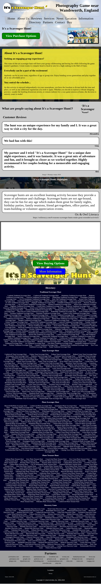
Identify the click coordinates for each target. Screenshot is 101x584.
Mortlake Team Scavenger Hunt (79, 395)
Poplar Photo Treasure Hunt (31, 500)
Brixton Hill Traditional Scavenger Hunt (41, 334)
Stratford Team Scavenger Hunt (16, 381)
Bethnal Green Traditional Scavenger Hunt (71, 308)
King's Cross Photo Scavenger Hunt (66, 430)
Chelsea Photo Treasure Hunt (19, 464)
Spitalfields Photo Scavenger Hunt (58, 420)
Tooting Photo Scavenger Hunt (26, 409)
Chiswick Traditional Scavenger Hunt (38, 297)
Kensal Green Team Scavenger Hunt (28, 388)
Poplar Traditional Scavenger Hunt (60, 347)
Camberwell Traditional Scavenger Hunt (46, 295)
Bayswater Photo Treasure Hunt (49, 470)
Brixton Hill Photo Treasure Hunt (82, 494)
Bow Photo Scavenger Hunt (45, 436)
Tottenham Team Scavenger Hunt (54, 365)
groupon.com (64, 559)
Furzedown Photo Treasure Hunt (55, 498)
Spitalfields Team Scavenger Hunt (53, 388)
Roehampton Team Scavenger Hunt (17, 356)
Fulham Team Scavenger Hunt (60, 354)
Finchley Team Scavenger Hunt (55, 390)
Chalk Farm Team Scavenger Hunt (27, 374)
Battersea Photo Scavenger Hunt (28, 446)
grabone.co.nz (38, 559)
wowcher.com (47, 563)
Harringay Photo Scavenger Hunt (22, 407)
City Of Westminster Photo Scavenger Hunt (58, 422)
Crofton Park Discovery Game (26, 523)
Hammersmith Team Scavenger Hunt (51, 398)
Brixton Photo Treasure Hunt (38, 485)
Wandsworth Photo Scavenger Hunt (76, 439)
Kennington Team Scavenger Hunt (76, 375)
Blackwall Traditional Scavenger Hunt (30, 327)
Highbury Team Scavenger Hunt (77, 365)
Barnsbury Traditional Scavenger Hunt (62, 340)
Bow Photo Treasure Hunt (29, 461)
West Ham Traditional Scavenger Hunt (36, 315)
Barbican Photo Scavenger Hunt (15, 414)
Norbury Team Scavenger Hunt (56, 395)
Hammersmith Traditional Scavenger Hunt (39, 310)
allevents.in (26, 557)
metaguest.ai (90, 559)
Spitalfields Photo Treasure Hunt (27, 473)
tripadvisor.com (25, 561)
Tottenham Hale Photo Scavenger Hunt (68, 437)
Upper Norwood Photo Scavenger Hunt (79, 411)
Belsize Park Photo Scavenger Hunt (17, 425)
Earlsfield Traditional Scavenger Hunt (69, 303)
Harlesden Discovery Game (75, 533)
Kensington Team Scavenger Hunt (32, 367)
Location (71, 18)
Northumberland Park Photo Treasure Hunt (69, 475)
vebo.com (69, 561)
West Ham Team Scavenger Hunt (22, 372)
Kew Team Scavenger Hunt (74, 374)
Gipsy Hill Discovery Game (55, 537)
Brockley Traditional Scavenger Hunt (62, 315)
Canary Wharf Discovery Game (17, 514)
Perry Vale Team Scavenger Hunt (86, 397)
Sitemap (50, 573)
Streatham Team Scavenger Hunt (57, 377)
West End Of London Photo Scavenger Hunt (67, 416)
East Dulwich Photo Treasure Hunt (78, 500)
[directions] (50, 254)
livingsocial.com (77, 559)
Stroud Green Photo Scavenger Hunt (27, 411)
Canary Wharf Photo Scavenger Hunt (36, 413)
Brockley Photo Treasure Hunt (29, 462)
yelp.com (58, 563)
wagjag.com (90, 561)
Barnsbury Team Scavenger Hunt (76, 363)
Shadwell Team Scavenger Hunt (77, 390)
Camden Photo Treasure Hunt (87, 489)
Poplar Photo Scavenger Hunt (21, 445)
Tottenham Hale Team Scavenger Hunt (68, 393)
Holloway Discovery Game (56, 544)
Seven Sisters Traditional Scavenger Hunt (67, 326)
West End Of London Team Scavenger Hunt (37, 397)
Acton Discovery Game (45, 523)
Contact (60, 22)
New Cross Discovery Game (50, 532)
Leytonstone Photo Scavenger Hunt (47, 450)
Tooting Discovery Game (13, 509)
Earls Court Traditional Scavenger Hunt (45, 317)
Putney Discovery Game (53, 548)
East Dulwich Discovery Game (35, 544)
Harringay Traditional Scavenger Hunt (35, 340)
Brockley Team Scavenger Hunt (82, 384)
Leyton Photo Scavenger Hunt (48, 409)
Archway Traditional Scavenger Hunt (45, 338)
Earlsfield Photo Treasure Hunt (49, 477)
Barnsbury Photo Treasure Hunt (72, 477)
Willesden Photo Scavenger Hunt (73, 446)
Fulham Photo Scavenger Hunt (19, 432)
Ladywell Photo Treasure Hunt (70, 478)
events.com (65, 557)
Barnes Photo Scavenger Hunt (42, 430)
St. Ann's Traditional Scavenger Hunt (17, 303)
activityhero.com (13, 557)
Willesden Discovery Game (54, 528)
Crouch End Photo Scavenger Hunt (28, 418)
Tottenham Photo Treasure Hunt (55, 496)
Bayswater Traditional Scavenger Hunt (23, 341)
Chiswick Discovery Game (34, 537)
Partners (48, 22)
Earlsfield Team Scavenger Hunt (28, 359)
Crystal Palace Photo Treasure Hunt (85, 480)
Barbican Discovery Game (69, 542)
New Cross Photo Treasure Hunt (79, 459)
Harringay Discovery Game (67, 535)
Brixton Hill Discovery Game (14, 533)
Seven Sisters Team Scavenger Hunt (71, 361)
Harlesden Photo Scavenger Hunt (20, 429)
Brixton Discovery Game (63, 539)
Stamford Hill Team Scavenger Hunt (71, 372)
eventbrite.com (53, 557)
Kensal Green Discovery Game (28, 525)
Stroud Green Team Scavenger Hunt (83, 381)
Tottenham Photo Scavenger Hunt (42, 432)
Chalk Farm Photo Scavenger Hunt (68, 436)
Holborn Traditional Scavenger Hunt (19, 338)
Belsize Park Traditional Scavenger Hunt (65, 318)
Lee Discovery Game (86, 526)
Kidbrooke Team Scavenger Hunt (56, 367)
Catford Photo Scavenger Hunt (46, 434)
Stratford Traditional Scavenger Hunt (59, 304)
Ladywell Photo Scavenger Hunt (20, 427)
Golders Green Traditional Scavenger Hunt (76, 313)
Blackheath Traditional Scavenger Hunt (83, 324)
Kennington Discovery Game (78, 509)
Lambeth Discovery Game (18, 521)
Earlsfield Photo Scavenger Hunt (43, 437)
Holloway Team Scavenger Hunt (31, 365)
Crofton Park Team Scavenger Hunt (84, 368)
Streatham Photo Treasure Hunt (19, 480)
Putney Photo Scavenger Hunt (68, 443)
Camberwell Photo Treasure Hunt (68, 501)
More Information (50, 271)
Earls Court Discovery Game (37, 541)
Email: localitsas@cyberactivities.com (90, 576)
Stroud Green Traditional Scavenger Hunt (43, 308)
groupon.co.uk (51, 559)
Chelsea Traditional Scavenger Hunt (16, 322)
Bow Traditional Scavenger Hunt (20, 317)
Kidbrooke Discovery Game (80, 521)
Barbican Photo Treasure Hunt (53, 468)
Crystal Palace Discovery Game (60, 530)
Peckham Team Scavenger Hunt (59, 384)
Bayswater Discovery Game (48, 526)
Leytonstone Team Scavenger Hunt (39, 370)
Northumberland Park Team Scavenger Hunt (30, 377)
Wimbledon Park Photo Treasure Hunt (38, 493)
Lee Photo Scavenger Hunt (80, 420)
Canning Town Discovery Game (67, 546)
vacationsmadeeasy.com (54, 561)
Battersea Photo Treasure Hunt (14, 489)
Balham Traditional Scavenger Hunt (83, 327)
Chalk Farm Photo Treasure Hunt (26, 470)
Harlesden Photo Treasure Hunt (81, 491)
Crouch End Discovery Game (45, 546)
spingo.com (12, 561)
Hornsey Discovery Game (56, 514)
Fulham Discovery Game (37, 514)
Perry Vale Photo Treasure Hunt (37, 491)
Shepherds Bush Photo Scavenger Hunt (67, 425)
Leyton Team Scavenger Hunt (37, 384)
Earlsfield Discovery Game (81, 530)
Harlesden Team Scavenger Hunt (39, 382)
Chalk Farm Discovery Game (66, 512)
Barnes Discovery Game (88, 532)
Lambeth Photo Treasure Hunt (38, 484)
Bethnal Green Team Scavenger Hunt (84, 354)
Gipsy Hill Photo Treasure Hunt (86, 487)
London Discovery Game (84, 523)
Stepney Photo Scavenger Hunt (66, 427)
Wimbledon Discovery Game (54, 518)
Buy (69, 22)
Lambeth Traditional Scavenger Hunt (19, 295)
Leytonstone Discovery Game (45, 516)
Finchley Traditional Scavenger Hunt (40, 329)
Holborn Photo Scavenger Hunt (38, 414)
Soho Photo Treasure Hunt (50, 471)
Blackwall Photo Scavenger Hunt (28, 439)
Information (86, 18)
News (59, 18)
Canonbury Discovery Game (79, 541)
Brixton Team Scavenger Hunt (27, 363)
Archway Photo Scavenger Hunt (57, 448)
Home (11, 18)
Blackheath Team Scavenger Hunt (15, 382)
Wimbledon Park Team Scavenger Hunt (24, 358)
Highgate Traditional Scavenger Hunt (43, 303)
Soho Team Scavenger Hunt (61, 382)
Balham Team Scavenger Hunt (25, 361)
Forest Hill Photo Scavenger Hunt (17, 416)
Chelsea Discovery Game (48, 535)
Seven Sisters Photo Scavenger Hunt (70, 434)
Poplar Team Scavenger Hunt (30, 386)
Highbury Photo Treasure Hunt (36, 489)
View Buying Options (51, 263)
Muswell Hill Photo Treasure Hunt (71, 471)
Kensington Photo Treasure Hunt (26, 478)
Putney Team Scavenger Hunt (47, 361)
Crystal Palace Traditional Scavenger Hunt (50, 306)
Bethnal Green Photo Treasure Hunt (37, 487)
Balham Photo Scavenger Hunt (45, 407)
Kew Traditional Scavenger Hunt (52, 331)
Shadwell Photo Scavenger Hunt (15, 423)
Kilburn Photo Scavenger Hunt (51, 446)
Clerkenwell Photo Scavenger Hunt (83, 441)
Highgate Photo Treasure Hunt (62, 493)
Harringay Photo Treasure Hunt (75, 468)
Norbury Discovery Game (70, 532)
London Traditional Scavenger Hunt (68, 334)
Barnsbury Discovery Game (30, 532)
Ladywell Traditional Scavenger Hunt (70, 322)
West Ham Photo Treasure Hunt (26, 466)
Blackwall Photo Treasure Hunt (33, 496)
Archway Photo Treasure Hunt (59, 491)
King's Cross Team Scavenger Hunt (83, 391)
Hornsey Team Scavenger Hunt (80, 377)
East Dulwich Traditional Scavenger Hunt (30, 324)
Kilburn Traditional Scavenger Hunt (57, 324)
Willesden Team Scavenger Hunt (77, 388)
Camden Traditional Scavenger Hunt (46, 345)
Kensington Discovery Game (15, 537)
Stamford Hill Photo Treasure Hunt (70, 464)
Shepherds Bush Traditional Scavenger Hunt (74, 345)
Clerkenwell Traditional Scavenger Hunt (56, 320)
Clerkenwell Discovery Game (85, 516)
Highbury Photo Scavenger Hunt (68, 407)
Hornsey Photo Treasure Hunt (60, 484)
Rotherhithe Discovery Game (55, 510)
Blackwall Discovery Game (64, 523)
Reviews (36, 18)
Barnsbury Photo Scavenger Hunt (79, 418)
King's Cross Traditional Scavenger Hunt (82, 301)
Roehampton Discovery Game (58, 541)
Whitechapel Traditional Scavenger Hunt (65, 297)
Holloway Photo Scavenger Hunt (31, 422)
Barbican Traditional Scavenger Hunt (37, 318)
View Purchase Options (21, 36)
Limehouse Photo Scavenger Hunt (62, 413)
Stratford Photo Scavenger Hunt (20, 430)
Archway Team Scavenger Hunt (16, 393)
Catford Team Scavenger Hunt (73, 386)
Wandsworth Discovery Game (83, 539)
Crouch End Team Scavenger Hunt (28, 375)
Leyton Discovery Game (87, 542)
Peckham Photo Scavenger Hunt (60, 414)
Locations (50, 570)
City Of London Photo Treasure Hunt (50, 466)
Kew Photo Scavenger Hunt (25, 436)
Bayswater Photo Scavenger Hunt (80, 448)
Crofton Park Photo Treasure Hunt (79, 498)
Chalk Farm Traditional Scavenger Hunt (71, 333)
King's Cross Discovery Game (27, 519)
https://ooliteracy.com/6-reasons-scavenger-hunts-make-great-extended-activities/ (66, 217)
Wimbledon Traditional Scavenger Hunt (73, 295)
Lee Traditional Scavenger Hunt (35, 343)
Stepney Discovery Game (34, 518)
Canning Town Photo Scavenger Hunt (73, 450)
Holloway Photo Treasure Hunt (78, 496)
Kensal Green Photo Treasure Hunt (73, 473)
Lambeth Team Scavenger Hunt (15, 384)
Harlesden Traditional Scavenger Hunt (48, 313)
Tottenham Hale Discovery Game (34, 509)
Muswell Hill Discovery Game (35, 533)
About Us (23, 18)
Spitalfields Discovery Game (27, 542)
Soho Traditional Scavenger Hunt (15, 326)
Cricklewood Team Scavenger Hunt (64, 370)
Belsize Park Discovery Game (34, 528)
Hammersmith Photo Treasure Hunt (62, 487)
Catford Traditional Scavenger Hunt (83, 320)
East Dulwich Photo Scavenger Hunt (32, 448)
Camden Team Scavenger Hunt (63, 397)
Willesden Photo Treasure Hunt (46, 501)
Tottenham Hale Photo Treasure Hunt (27, 471)
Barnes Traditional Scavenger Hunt (29, 336)
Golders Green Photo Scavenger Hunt (67, 432)
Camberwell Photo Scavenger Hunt (41, 406)
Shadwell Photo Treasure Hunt (59, 485)
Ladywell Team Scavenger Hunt (75, 398)
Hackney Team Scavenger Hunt (72, 358)
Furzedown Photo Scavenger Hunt (69, 445)
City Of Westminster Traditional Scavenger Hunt (34, 299)
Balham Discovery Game (75, 514)
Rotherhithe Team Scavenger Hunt (26, 398)
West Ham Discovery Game (68, 526)
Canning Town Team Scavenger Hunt (84, 382)
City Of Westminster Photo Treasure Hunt (44, 464)
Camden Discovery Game (65, 516)
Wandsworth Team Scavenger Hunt (58, 391)
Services (49, 18)
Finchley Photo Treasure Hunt (48, 478)
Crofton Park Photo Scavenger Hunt (44, 445)
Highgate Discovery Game (44, 539)
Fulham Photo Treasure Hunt (81, 485)
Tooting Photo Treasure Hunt (24, 475)
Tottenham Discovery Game (20, 530)
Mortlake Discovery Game (28, 526)
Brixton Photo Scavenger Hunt (40, 416)
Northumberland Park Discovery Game (31, 510)
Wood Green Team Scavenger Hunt (33, 391)
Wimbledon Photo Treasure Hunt (72, 470)
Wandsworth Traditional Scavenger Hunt (55, 336)
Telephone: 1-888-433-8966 (9, 576)
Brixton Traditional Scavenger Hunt (40, 326)
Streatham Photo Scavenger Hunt (43, 427)
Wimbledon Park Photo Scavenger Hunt (43, 443)
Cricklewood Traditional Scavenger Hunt (72, 338)
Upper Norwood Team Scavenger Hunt (37, 368)
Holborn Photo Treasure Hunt (62, 480)
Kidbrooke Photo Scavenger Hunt (44, 429)
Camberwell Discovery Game (45, 512)
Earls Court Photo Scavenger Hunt (41, 425)
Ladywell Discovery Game (14, 544)
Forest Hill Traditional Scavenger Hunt (30, 301)
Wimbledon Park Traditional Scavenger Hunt (42, 333)
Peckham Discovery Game (71, 519)
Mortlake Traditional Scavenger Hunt (49, 341)
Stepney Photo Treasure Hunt (84, 493)
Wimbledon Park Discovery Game (77, 537)
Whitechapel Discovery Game (76, 510)
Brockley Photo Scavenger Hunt (35, 420)
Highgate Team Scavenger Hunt (49, 358)
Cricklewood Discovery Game (39, 521)
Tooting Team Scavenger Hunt (84, 379)
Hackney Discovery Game (76, 525)
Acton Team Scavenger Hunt (61, 368)
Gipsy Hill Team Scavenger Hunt (51, 359)
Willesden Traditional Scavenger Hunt (67, 329)
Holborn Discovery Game (25, 512)
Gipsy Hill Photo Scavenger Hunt (52, 439)
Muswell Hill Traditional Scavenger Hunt (43, 322)
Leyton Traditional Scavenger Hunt (15, 329)
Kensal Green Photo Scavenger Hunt (16, 443)
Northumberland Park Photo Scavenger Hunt (19, 450)
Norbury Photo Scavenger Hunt (20, 437)
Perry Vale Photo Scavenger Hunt (85, 422)
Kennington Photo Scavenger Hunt (66, 406)
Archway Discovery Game (74, 518)
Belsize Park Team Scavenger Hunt (61, 379)
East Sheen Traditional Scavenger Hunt (60, 343)
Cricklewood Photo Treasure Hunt (26, 477)
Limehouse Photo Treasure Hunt (16, 485)
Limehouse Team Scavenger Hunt (64, 356)
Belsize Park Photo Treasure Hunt (50, 461)
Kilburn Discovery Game (39, 530)
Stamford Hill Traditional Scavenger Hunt (73, 317)
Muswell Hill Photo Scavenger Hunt (15, 406)
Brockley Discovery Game (13, 528)
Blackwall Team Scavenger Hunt (80, 367)
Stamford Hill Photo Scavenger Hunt (22, 434)
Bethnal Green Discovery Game (77, 544)
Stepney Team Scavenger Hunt (38, 381)
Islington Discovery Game (25, 539)
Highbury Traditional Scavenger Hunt (22, 306)
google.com (26, 559)
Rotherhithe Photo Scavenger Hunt (58, 441)
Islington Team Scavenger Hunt (74, 359)
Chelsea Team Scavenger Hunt (39, 354)
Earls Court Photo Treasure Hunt (18, 482)
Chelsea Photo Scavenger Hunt (62, 423)
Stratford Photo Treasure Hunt (83, 482)
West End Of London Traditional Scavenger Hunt (32, 311)
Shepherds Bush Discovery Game (22, 516)
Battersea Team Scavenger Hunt (41, 356)
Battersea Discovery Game (15, 518)
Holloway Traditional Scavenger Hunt (78, 306)
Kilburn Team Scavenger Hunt (37, 379)
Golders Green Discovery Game (50, 519)
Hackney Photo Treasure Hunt (51, 462)
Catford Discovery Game (74, 528)
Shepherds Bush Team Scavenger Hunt (41, 393)
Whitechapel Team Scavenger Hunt (46, 372)
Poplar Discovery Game (86, 535)
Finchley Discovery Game (56, 533)
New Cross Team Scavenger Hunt (31, 390)
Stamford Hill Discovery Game (48, 542)
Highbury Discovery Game (59, 521)
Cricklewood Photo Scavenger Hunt (84, 414)
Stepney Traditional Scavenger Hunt (74, 341)
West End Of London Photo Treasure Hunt (61, 489)
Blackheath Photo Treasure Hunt (15, 494)
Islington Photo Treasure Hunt (41, 480)
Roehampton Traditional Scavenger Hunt (78, 331)
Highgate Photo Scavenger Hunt (68, 429)
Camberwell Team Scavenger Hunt (16, 354)
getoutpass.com (14, 559)
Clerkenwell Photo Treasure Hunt (15, 484)
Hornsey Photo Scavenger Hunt (85, 413)
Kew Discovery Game (26, 546)
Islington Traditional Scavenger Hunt (29, 320)
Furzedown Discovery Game (87, 512)
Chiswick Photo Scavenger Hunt (85, 423)
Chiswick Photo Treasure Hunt (15, 491)
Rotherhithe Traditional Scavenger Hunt (63, 311)
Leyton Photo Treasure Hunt (60, 494)
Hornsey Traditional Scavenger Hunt (27, 331)
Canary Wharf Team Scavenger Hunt (32, 395)
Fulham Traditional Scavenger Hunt (55, 301)
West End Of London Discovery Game (53, 525)
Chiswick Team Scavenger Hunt (16, 370)
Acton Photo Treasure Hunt (44, 475)
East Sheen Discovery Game (28, 535)
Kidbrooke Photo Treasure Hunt (50, 473)
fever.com (92, 557)
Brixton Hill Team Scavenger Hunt (51, 374)
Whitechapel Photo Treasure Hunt (38, 494)
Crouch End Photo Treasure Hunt (56, 459)
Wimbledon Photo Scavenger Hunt (39, 423)
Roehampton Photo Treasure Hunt (53, 500)
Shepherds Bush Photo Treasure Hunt (84, 484)
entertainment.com (39, 557)
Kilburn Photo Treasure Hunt (40, 482)
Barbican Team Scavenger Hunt (52, 375)
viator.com (79, 561)
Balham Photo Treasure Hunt (15, 459)
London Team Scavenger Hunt (60, 381)
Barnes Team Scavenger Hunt (51, 386)
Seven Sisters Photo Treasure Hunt (76, 466)
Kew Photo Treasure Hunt (34, 459)
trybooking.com (38, 561)
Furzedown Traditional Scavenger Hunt (57, 327)
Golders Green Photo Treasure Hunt (31, 498)
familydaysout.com (79, 557)
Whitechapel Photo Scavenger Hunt (53, 411)
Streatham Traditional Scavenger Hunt (67, 310)
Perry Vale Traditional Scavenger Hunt (64, 299)
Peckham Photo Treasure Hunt (61, 482)
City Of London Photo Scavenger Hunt (54, 418)
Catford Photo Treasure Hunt (73, 462)
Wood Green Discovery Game (57, 509)
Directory (35, 22)
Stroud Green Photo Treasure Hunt (74, 461)
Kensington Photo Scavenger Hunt (33, 441)
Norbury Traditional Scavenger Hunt (20, 345)
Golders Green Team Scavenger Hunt (51, 363)
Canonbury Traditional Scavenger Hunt (83, 336)
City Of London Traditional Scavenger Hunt (31, 304)
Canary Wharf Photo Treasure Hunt (30, 468)
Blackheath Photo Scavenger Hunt (71, 409)
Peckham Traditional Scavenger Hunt (22, 313)
